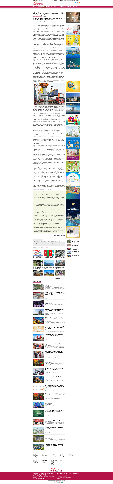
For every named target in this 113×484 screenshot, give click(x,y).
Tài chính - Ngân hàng (48, 362)
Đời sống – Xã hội (69, 6)
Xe (42, 461)
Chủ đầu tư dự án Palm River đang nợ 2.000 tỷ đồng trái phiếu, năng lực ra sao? (75, 249)
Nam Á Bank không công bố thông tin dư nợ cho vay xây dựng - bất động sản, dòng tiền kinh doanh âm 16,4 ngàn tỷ (55, 293)
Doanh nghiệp (53, 6)
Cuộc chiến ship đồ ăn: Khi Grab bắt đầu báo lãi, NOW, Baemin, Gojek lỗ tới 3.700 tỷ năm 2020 (48, 257)
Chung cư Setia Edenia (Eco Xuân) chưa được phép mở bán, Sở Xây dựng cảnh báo (75, 252)
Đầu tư (39, 6)
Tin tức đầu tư (56, 0)
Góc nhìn (34, 463)
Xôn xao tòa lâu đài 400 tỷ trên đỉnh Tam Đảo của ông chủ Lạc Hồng (49, 267)
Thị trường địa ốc (48, 303)
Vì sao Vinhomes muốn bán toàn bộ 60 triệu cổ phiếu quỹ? (49, 277)
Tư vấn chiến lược (48, 438)
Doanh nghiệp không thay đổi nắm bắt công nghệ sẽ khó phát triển (60, 257)
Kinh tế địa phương (71, 455)
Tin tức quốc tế (35, 456)
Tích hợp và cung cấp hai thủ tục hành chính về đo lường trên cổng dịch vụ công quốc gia (38, 257)
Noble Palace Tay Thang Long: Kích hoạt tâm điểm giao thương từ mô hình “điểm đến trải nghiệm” (54, 445)
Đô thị (61, 455)
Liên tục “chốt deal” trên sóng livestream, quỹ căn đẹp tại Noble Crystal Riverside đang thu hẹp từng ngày (54, 327)
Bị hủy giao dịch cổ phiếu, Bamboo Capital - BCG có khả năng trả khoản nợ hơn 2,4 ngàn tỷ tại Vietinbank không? (54, 318)
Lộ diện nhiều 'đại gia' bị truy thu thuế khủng (37, 277)
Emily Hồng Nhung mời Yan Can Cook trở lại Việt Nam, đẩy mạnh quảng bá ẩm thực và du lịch (54, 352)
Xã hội (52, 463)
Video (74, 6)
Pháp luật (46, 370)
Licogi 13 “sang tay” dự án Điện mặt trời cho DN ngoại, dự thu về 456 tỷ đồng (60, 267)
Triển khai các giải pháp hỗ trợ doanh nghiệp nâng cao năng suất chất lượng (59, 278)
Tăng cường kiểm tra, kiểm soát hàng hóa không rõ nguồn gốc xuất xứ (44, 21)
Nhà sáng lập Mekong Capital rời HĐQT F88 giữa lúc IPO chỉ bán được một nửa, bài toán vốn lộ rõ (55, 394)
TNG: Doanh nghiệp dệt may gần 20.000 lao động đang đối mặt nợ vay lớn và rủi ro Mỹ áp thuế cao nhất (54, 386)
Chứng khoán (44, 456)
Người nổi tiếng (35, 461)
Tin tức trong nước (48, 379)
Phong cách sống (35, 462)
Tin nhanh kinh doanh (61, 0)
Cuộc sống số (63, 6)
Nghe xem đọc (47, 404)
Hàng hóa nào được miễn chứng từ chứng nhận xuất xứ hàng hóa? (50, 243)
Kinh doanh (43, 6)
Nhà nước (70, 456)
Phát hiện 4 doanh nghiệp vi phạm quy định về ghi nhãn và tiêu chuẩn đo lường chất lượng (38, 268)
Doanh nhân (59, 6)
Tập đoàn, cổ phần (48, 286)
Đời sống (52, 462)
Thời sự (36, 6)
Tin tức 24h (53, 0)
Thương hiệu (47, 321)
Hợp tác (52, 455)
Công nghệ (43, 462)
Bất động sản (48, 6)
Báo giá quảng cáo (59, 478)
